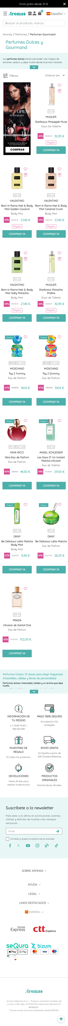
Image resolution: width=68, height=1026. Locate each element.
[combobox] (34, 23)
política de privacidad (43, 838)
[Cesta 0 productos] (40, 13)
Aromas (8, 34)
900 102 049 (18, 728)
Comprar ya (51, 150)
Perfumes (21, 34)
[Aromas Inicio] (17, 13)
